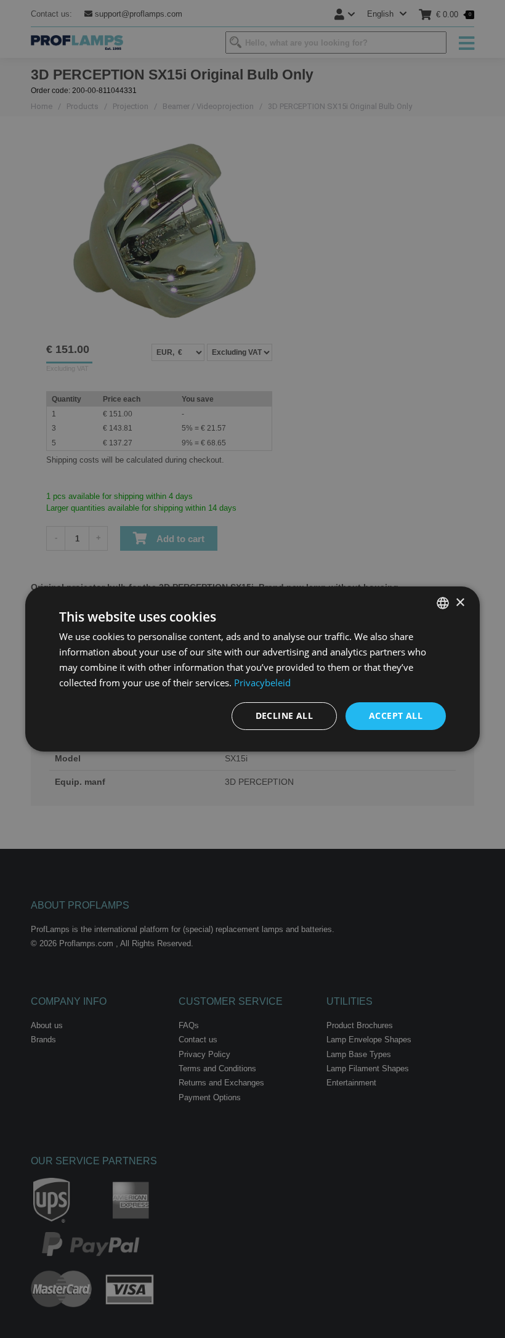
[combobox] (443, 603)
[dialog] (252, 669)
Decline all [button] (284, 715)
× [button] (459, 602)
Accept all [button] (395, 715)
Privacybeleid (262, 682)
